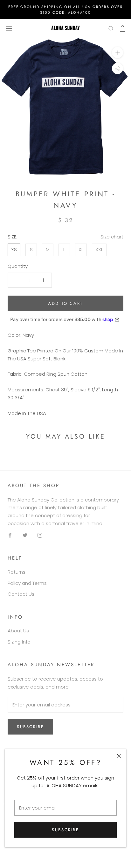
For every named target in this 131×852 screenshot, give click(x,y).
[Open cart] (122, 28)
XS (14, 249)
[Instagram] (40, 535)
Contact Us (21, 594)
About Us (18, 630)
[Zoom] (117, 52)
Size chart (111, 236)
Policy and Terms (27, 583)
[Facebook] (10, 535)
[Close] (119, 756)
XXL (99, 249)
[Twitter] (25, 535)
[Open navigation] (9, 28)
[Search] (111, 28)
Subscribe (65, 830)
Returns (16, 572)
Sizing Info (19, 641)
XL (81, 249)
